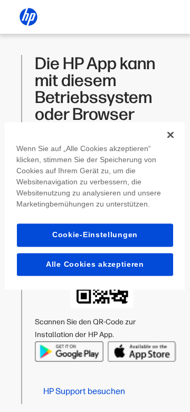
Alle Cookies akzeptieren (95, 264)
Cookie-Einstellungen (95, 234)
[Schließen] (170, 134)
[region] (95, 205)
